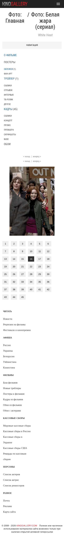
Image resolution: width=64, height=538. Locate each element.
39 (22, 289)
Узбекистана (9, 362)
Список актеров (11, 474)
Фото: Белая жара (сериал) (45, 20)
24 (48, 266)
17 (39, 259)
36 (48, 282)
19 (5, 266)
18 (48, 259)
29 (39, 274)
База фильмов (10, 382)
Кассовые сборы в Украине (12, 440)
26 (14, 274)
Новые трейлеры (12, 388)
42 (48, 289)
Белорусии (8, 356)
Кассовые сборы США (15, 448)
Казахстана (9, 367)
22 (31, 266)
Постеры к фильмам (13, 394)
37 (5, 289)
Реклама (7, 506)
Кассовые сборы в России (17, 431)
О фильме (10, 55)
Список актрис (11, 480)
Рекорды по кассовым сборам (14, 456)
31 (5, 282)
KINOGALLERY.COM (26, 525)
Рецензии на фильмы (14, 324)
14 (14, 259)
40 (31, 289)
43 (5, 297)
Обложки (8, 69)
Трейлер (9, 79)
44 (14, 297)
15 (22, 259)
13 (5, 259)
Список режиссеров (13, 485)
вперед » (37, 156)
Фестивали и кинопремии (17, 330)
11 (40, 251)
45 (22, 297)
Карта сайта (9, 511)
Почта (6, 500)
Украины (8, 350)
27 (22, 274)
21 (22, 266)
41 (39, 289)
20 (14, 266)
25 (5, 274)
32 (14, 282)
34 (31, 282)
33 (22, 282)
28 (31, 274)
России (7, 345)
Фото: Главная (14, 17)
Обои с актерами (12, 410)
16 (31, 259)
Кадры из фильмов (13, 399)
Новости (7, 319)
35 (39, 282)
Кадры (8, 109)
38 (14, 289)
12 (48, 251)
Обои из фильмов (12, 405)
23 (39, 266)
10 (31, 251)
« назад (26, 156)
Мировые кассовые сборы (17, 425)
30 (48, 274)
